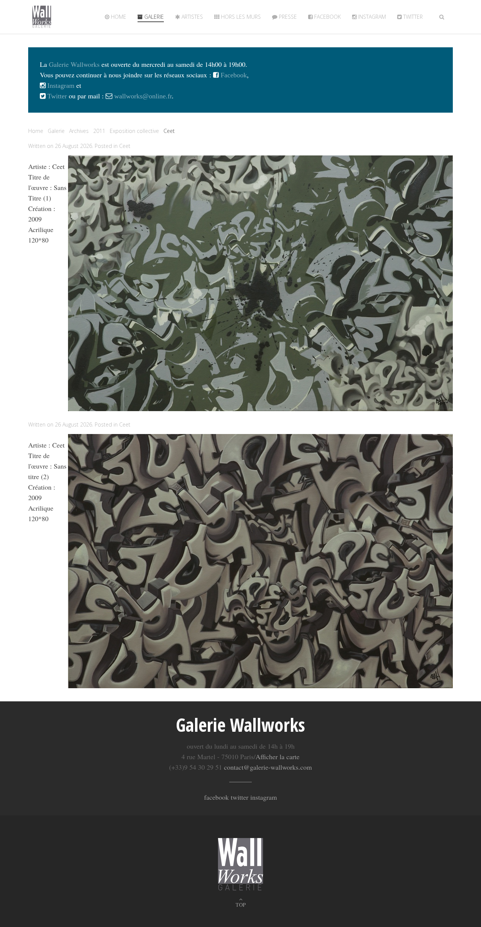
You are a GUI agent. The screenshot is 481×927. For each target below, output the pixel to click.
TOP (241, 904)
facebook (216, 797)
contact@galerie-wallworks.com (268, 767)
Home (117, 16)
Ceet (124, 145)
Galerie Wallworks (74, 64)
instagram (263, 797)
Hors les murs (240, 16)
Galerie (153, 16)
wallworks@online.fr (143, 96)
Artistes (191, 16)
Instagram (371, 16)
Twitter (56, 96)
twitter (412, 16)
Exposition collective (134, 130)
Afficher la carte (277, 756)
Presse (287, 16)
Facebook (327, 16)
